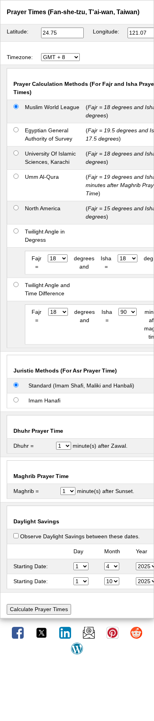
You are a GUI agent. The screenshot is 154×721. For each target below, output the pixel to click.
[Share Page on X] (42, 632)
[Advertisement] (77, 691)
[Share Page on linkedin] (66, 632)
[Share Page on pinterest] (113, 632)
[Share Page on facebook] (18, 632)
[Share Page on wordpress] (77, 648)
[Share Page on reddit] (136, 632)
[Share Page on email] (89, 632)
